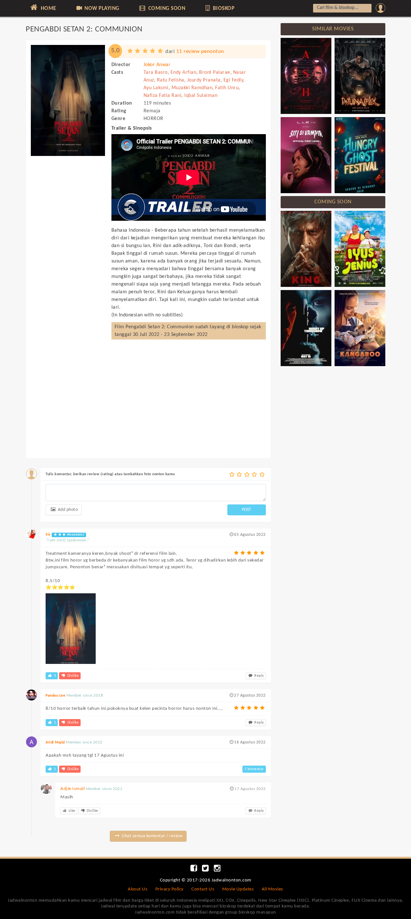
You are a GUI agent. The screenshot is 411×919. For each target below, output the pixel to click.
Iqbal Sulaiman (200, 95)
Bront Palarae (214, 72)
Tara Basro (156, 72)
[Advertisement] (68, 256)
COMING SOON (166, 8)
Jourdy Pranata (204, 80)
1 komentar (254, 769)
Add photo (67, 509)
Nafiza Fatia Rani (163, 95)
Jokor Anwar (157, 64)
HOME (47, 8)
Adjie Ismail (72, 788)
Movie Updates (238, 889)
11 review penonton (200, 51)
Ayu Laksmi (156, 87)
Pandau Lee (55, 696)
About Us (137, 889)
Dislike (72, 676)
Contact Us (202, 889)
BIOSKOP (222, 8)
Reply (258, 676)
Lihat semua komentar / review (151, 836)
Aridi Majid (55, 742)
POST (246, 509)
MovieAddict (75, 534)
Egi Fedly (233, 80)
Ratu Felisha (170, 80)
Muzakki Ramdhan (192, 87)
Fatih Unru (227, 87)
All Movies (272, 889)
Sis (48, 535)
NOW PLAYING (101, 8)
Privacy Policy (169, 889)
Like (71, 811)
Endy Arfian (184, 72)
